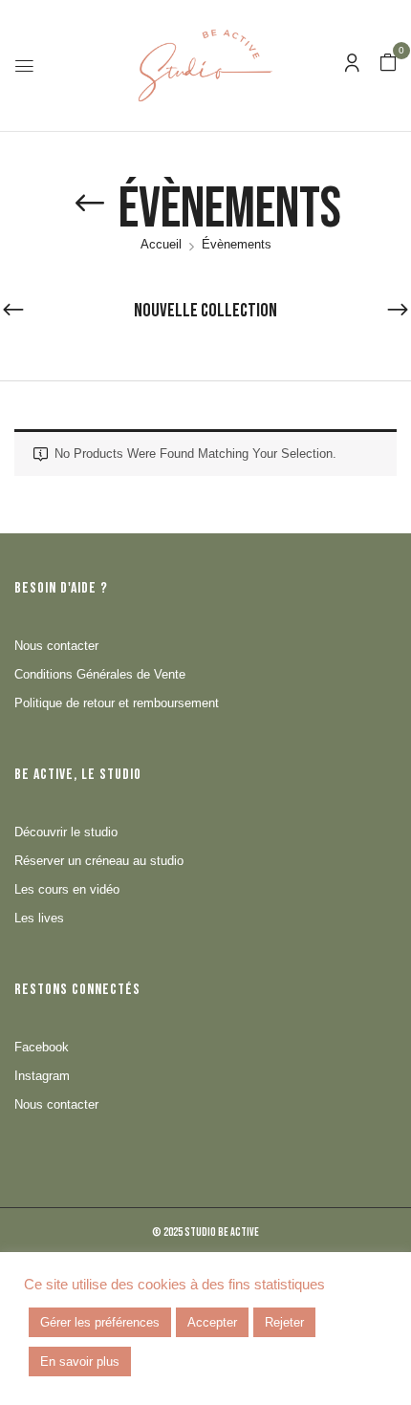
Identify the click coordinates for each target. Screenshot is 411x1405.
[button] (388, 63)
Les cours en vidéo (66, 889)
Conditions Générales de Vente (99, 674)
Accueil (161, 244)
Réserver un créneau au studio (99, 861)
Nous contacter (56, 645)
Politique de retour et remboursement (116, 703)
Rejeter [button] (284, 1322)
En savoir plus (79, 1361)
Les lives (39, 918)
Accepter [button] (212, 1322)
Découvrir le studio (66, 832)
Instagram (42, 1076)
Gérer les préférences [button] (100, 1322)
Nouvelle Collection (205, 310)
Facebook (41, 1047)
